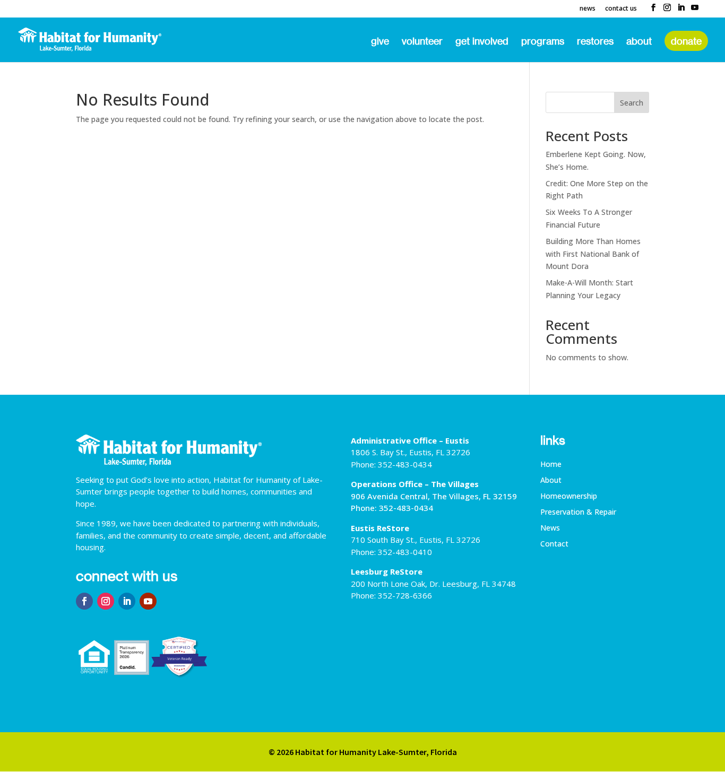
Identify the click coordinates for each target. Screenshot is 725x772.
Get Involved (481, 42)
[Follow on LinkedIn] (126, 601)
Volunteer (422, 42)
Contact (554, 544)
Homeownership (568, 496)
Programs (542, 42)
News (587, 9)
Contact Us (621, 9)
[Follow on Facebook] (84, 601)
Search (631, 103)
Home (551, 465)
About (639, 42)
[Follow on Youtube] (148, 601)
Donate (686, 41)
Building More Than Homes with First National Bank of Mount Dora (593, 254)
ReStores (595, 42)
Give (380, 42)
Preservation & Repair (578, 512)
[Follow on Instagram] (105, 601)
